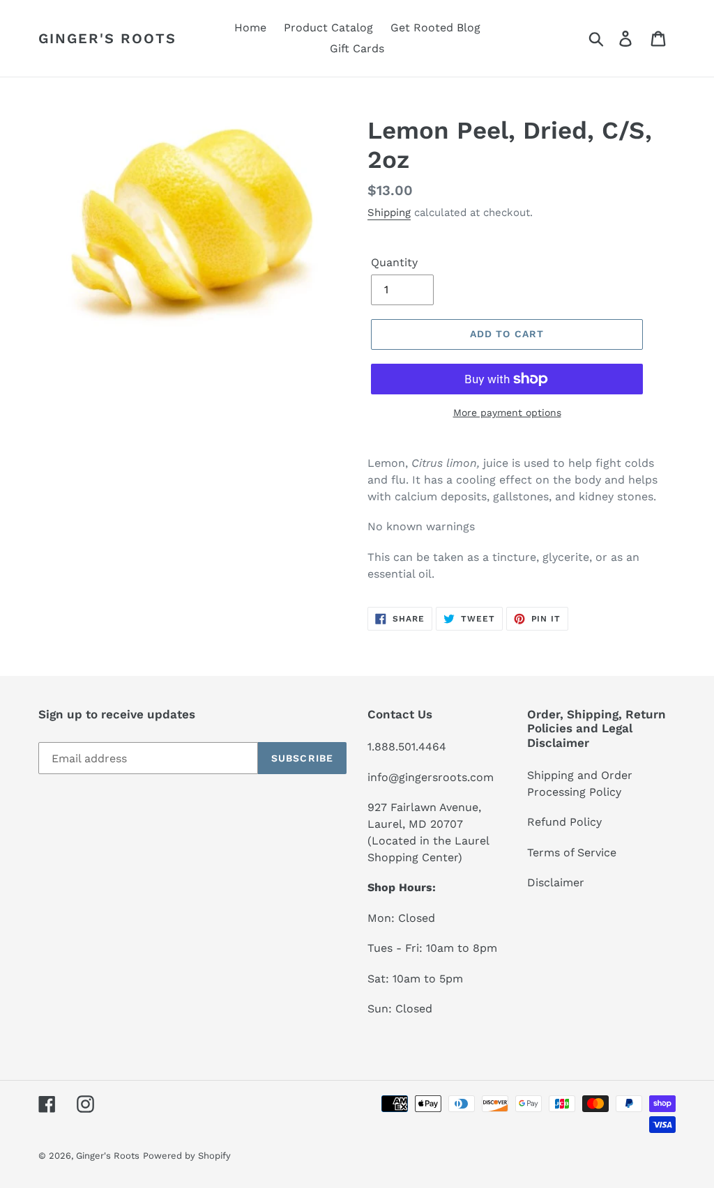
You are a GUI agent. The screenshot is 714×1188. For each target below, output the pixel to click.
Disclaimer (555, 882)
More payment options (507, 412)
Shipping (389, 212)
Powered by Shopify (187, 1155)
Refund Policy (564, 821)
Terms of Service (571, 852)
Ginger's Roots (107, 38)
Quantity (394, 262)
